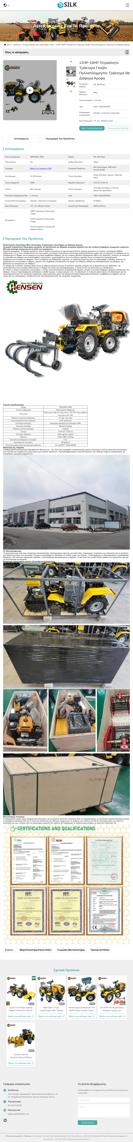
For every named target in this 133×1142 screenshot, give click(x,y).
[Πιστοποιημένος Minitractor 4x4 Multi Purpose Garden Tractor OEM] (81, 990)
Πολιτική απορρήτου (14, 1136)
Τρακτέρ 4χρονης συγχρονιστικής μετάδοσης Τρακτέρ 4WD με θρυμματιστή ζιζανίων (21, 1056)
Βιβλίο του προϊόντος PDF (41, 168)
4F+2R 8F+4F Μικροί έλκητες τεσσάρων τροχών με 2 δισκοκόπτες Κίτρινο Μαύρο (112, 1009)
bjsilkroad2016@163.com (18, 1114)
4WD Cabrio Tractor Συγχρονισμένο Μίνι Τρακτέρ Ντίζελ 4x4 (51, 1009)
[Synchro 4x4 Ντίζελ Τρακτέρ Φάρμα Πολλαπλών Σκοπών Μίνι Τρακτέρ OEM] (21, 990)
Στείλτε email (88, 1123)
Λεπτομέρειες (21, 138)
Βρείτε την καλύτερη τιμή (91, 128)
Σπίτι (9, 45)
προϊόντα (17, 45)
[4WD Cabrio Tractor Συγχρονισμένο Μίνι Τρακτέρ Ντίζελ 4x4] (51, 990)
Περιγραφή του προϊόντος (60, 138)
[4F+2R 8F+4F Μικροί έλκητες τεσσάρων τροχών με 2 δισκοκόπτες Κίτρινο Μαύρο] (112, 990)
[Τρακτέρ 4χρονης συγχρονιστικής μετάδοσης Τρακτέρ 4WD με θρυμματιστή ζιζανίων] (21, 1037)
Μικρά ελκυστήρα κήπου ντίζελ (35, 950)
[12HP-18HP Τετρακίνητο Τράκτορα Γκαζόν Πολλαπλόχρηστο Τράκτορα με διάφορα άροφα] (30, 90)
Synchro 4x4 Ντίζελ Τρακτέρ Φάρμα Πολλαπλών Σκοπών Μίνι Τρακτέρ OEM (20, 1009)
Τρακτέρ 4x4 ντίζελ (100, 950)
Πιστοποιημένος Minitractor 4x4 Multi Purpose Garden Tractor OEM (82, 1009)
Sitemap (28, 1136)
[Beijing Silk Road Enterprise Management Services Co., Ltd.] (67, 5)
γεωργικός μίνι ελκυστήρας (71, 950)
